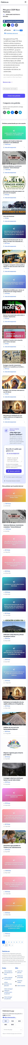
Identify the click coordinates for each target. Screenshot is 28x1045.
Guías (4, 968)
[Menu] (25, 2)
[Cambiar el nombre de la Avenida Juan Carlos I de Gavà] (14, 336)
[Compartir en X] (8, 25)
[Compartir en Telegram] (20, 112)
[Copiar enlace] (16, 25)
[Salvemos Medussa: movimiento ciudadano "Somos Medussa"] (14, 162)
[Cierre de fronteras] (14, 212)
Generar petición (15, 471)
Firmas (18, 30)
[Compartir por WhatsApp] (4, 25)
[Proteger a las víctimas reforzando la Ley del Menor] (14, 387)
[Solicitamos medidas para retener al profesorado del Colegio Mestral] (14, 286)
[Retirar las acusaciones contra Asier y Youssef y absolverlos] (14, 311)
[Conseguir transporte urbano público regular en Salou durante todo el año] (14, 261)
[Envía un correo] (12, 25)
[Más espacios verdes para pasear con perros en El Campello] (14, 188)
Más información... (10, 1017)
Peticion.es (4, 2)
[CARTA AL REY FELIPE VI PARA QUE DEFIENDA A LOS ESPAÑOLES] (14, 137)
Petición (8, 30)
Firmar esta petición (14, 96)
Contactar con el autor (11, 88)
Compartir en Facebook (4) (14, 21)
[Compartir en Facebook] (12, 112)
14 (9, 945)
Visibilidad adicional (12, 33)
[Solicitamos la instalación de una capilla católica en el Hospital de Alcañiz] (14, 412)
